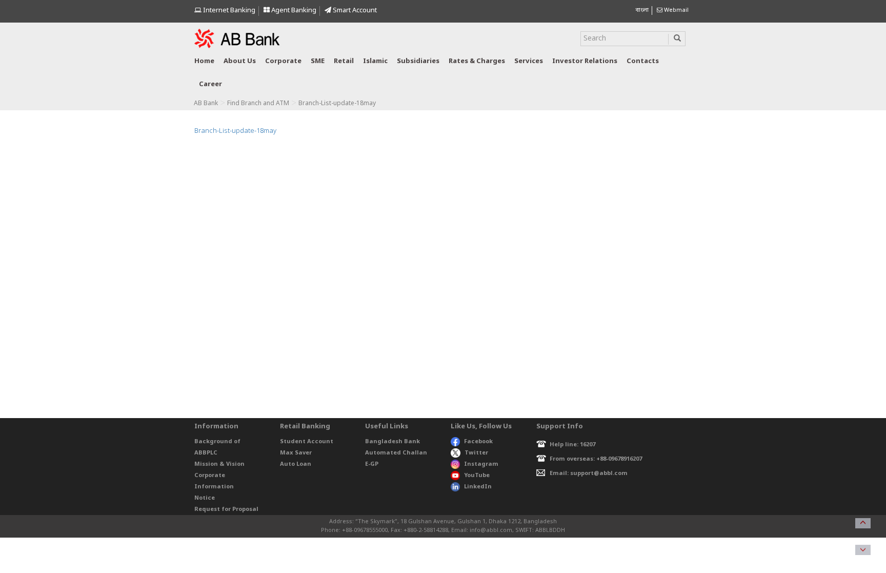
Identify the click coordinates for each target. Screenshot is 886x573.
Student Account (306, 441)
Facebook (478, 441)
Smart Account (354, 10)
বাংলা (642, 10)
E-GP (371, 464)
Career (210, 84)
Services (528, 61)
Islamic (375, 61)
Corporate (283, 61)
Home (204, 61)
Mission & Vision (219, 464)
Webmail (675, 10)
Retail (344, 61)
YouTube (477, 475)
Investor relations (584, 61)
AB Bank (206, 104)
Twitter (476, 453)
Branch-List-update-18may (235, 131)
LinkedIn (478, 486)
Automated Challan (396, 453)
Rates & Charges (477, 61)
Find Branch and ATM (258, 104)
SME (318, 61)
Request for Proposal (226, 509)
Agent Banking (293, 10)
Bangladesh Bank (392, 441)
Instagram (481, 464)
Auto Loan (295, 464)
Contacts (643, 61)
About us (240, 61)
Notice (204, 498)
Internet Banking (228, 10)
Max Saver (296, 453)
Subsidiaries (418, 61)
